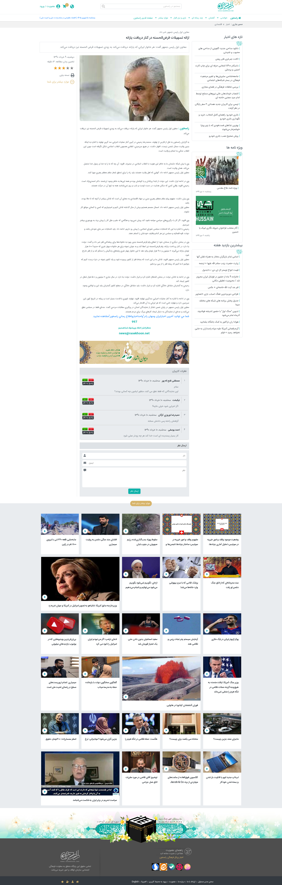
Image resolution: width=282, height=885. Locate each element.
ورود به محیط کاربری (157, 882)
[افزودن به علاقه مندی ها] (62, 882)
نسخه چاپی (64, 75)
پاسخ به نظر (88, 383)
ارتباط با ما (191, 882)
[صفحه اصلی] (77, 882)
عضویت (51, 6)
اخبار (228, 24)
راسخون (234, 18)
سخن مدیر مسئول (205, 882)
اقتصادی (218, 24)
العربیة (144, 882)
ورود (42, 6)
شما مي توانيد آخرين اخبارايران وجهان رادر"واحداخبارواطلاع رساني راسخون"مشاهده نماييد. (140, 316)
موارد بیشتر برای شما (58, 82)
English (135, 882)
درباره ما (181, 882)
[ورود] (72, 882)
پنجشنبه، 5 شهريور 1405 (86, 17)
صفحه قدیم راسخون (143, 18)
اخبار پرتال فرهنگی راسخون (171, 857)
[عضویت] (67, 882)
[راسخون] (230, 11)
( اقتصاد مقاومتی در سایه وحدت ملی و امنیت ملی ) (58, 17)
